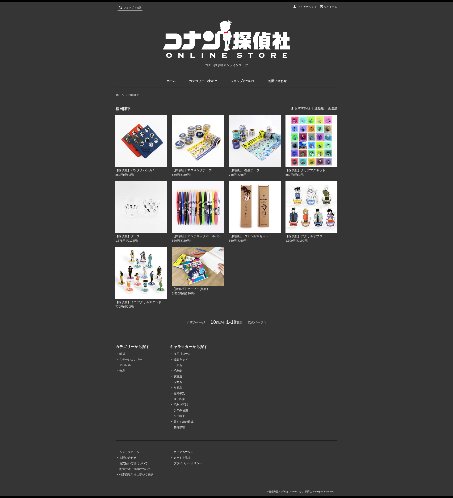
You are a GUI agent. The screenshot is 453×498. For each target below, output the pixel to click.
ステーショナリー (130, 359)
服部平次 (179, 393)
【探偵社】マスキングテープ (192, 170)
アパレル (125, 365)
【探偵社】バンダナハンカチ (135, 170)
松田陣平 (134, 95)
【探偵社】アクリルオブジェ (305, 236)
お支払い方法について (133, 463)
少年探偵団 (181, 410)
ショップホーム (129, 452)
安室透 (178, 376)
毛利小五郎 (181, 404)
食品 (122, 370)
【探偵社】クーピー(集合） (191, 289)
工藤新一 (179, 365)
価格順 (319, 108)
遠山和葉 (179, 399)
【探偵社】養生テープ (244, 170)
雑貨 (122, 353)
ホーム (171, 81)
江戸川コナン (182, 353)
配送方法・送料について (135, 469)
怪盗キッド (181, 359)
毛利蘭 (178, 370)
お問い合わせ (277, 81)
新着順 (332, 108)
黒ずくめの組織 (183, 421)
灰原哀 (178, 387)
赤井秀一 (179, 382)
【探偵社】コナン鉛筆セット (249, 236)
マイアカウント (307, 6)
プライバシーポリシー (188, 463)
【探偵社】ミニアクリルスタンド (138, 302)
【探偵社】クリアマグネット (305, 170)
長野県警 (179, 427)
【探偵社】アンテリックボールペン (196, 236)
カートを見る (182, 457)
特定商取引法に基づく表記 (136, 474)
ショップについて (243, 81)
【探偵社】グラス (127, 236)
